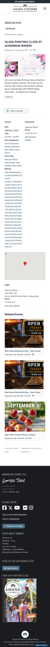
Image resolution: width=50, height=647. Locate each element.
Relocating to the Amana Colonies (15, 552)
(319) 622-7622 (14, 492)
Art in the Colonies (9, 546)
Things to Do (7, 538)
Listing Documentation (21, 642)
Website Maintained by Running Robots (27, 644)
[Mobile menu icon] (45, 8)
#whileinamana (10, 519)
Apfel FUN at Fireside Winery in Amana (20, 435)
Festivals (5, 544)
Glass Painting (10, 162)
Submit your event (13, 22)
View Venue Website (12, 305)
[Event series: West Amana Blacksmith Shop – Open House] (33, 354)
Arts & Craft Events (12, 143)
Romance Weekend (12, 146)
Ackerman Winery (11, 159)
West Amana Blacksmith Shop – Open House (22, 351)
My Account (8, 642)
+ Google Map (33, 296)
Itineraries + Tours (8, 541)
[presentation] (24, 333)
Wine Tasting (17, 165)
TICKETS (9, 96)
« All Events (10, 28)
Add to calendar (16, 111)
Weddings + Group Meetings (13, 549)
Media (32, 642)
